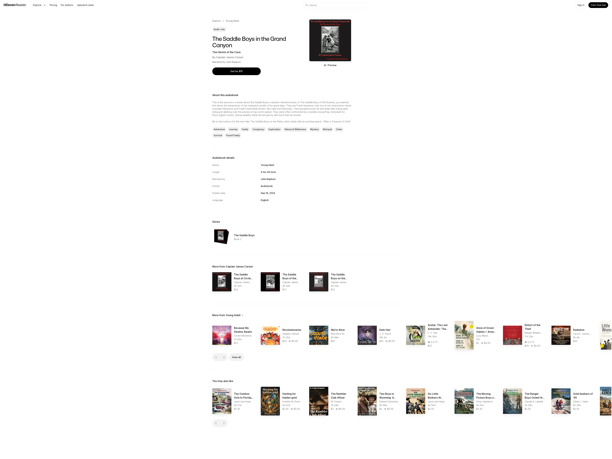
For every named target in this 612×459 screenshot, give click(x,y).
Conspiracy (258, 129)
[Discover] (44, 5)
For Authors (67, 5)
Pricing (53, 5)
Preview (332, 65)
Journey (233, 129)
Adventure (219, 129)
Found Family (233, 135)
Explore (37, 5)
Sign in (580, 5)
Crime (339, 129)
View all (236, 357)
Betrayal (327, 129)
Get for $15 (236, 71)
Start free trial (598, 5)
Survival (218, 135)
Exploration (274, 129)
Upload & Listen (85, 5)
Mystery (314, 129)
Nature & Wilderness (295, 129)
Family (245, 129)
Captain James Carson (229, 57)
